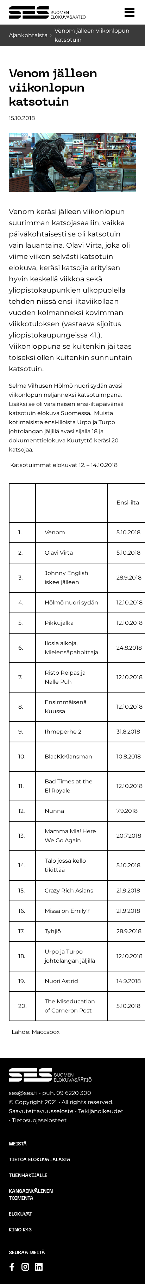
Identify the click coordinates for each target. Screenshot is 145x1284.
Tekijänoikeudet (101, 1111)
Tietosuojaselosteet (39, 1120)
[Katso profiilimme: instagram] (25, 1266)
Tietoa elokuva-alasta (39, 1160)
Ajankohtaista (28, 35)
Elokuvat (20, 1214)
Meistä (18, 1144)
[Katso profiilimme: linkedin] (38, 1266)
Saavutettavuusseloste (41, 1111)
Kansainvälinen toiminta (31, 1195)
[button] (129, 12)
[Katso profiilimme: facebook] (12, 1266)
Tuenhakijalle (28, 1175)
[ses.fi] (47, 12)
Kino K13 (20, 1230)
